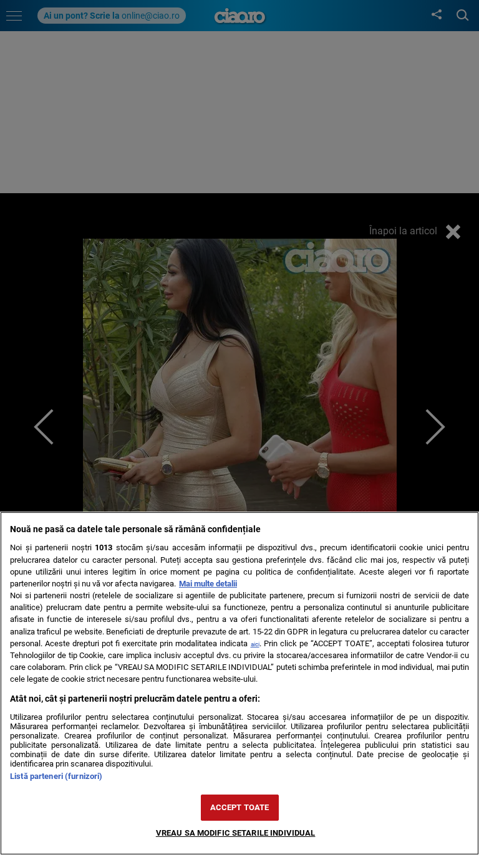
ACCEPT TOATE (239, 807)
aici (255, 644)
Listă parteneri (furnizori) (56, 776)
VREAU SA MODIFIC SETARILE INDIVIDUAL (236, 833)
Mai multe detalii (208, 583)
